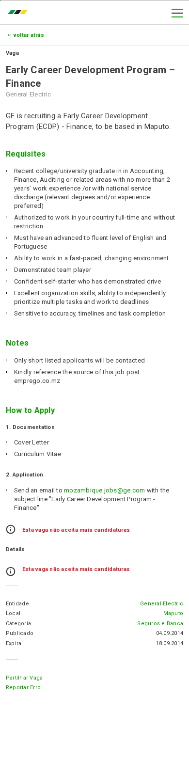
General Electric (161, 604)
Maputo (173, 613)
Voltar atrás (29, 35)
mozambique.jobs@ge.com (104, 490)
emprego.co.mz (20, 13)
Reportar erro (23, 687)
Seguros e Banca (160, 623)
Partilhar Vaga (24, 678)
